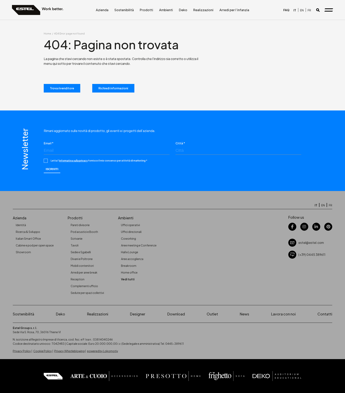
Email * (49, 143)
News (244, 314)
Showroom (23, 252)
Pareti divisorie (80, 225)
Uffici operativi (130, 225)
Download (176, 314)
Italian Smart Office (28, 238)
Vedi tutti (128, 279)
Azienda (102, 10)
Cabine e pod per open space (35, 245)
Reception (77, 279)
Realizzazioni (203, 10)
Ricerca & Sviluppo (28, 231)
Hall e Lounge (129, 252)
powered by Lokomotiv (102, 351)
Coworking (128, 238)
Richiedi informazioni (113, 88)
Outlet (212, 314)
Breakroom (128, 265)
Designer (137, 314)
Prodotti (146, 10)
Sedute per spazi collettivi (87, 293)
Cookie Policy (42, 351)
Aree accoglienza (132, 259)
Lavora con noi (283, 314)
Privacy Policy (22, 351)
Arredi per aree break (84, 272)
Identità (21, 225)
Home (47, 33)
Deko (183, 10)
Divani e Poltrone (82, 259)
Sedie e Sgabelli (81, 252)
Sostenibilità (124, 10)
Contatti (324, 314)
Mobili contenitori (82, 265)
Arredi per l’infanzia (234, 10)
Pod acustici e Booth (84, 231)
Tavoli (74, 245)
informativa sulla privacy (73, 160)
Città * (180, 143)
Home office (129, 272)
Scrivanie (76, 238)
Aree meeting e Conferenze (139, 245)
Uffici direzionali (131, 231)
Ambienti (166, 10)
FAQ (286, 10)
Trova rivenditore (62, 88)
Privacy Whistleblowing (69, 351)
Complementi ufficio (84, 286)
